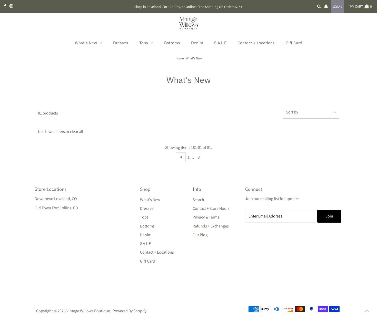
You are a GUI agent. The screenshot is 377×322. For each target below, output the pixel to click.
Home (179, 58)
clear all (76, 131)
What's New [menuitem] (86, 42)
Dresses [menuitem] (120, 42)
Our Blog (200, 234)
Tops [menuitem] (143, 42)
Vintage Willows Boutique (88, 311)
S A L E (145, 243)
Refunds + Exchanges (211, 226)
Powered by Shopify (129, 311)
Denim (145, 234)
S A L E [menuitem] (220, 42)
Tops (144, 217)
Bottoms (147, 226)
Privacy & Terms (206, 217)
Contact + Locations (157, 252)
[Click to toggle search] (319, 6)
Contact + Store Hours (211, 208)
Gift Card (147, 261)
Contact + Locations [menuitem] (256, 42)
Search (198, 199)
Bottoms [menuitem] (172, 42)
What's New (150, 199)
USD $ (338, 6)
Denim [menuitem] (197, 42)
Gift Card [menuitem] (294, 42)
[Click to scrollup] (367, 312)
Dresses (146, 208)
